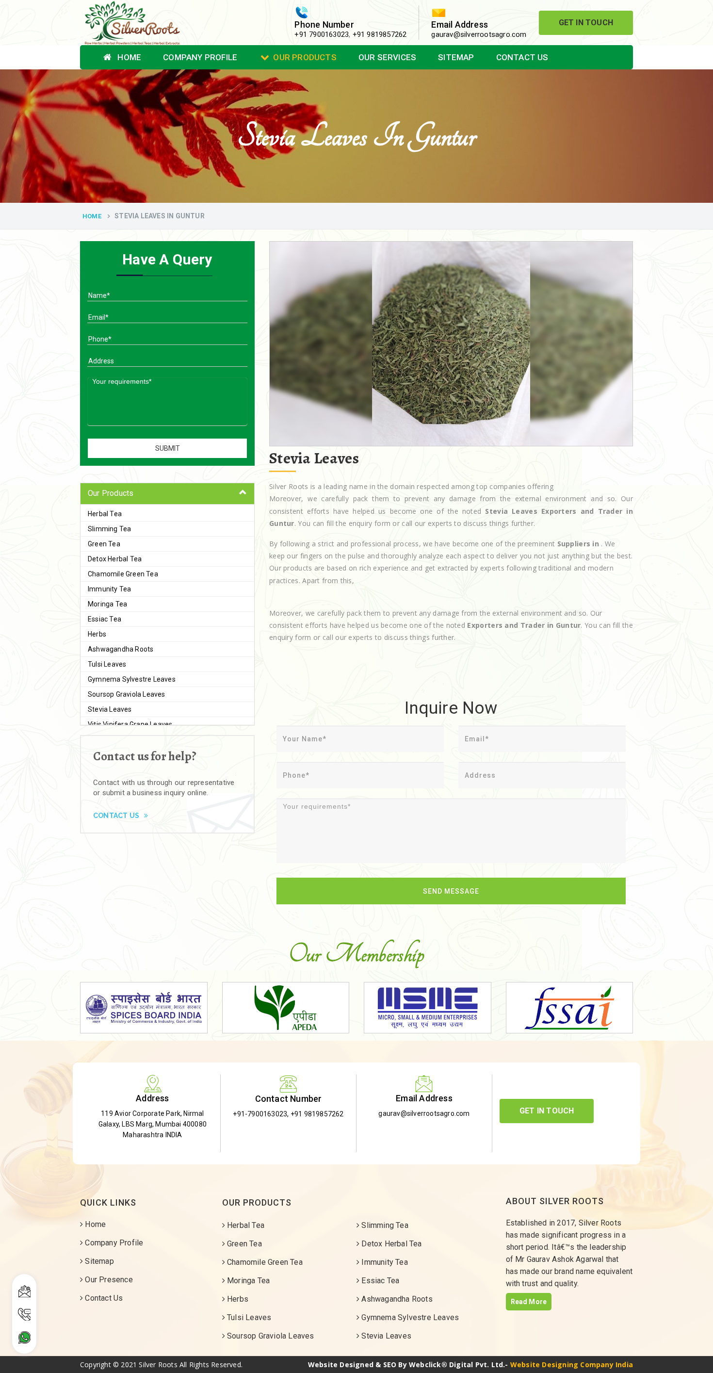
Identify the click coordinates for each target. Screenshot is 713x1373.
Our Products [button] (110, 493)
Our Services (387, 57)
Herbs (97, 634)
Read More (529, 1302)
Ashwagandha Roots (120, 649)
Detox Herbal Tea (115, 559)
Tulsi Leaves (107, 664)
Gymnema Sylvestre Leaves (132, 679)
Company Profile (200, 57)
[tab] (167, 493)
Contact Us (522, 57)
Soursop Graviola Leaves (126, 694)
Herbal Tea (105, 514)
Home (128, 57)
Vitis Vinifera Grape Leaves (130, 724)
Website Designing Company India (571, 1364)
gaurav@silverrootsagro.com (478, 34)
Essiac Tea (104, 619)
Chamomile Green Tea (123, 574)
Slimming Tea (109, 529)
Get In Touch (586, 22)
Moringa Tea (107, 604)
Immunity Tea (109, 589)
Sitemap (456, 57)
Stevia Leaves (110, 709)
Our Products (304, 57)
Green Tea (104, 544)
